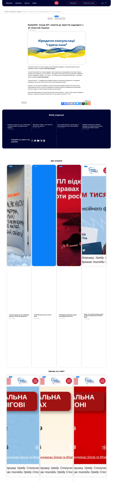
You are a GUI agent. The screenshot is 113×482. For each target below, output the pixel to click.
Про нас (27, 3)
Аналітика (18, 3)
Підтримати (73, 3)
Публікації (9, 3)
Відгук (35, 3)
